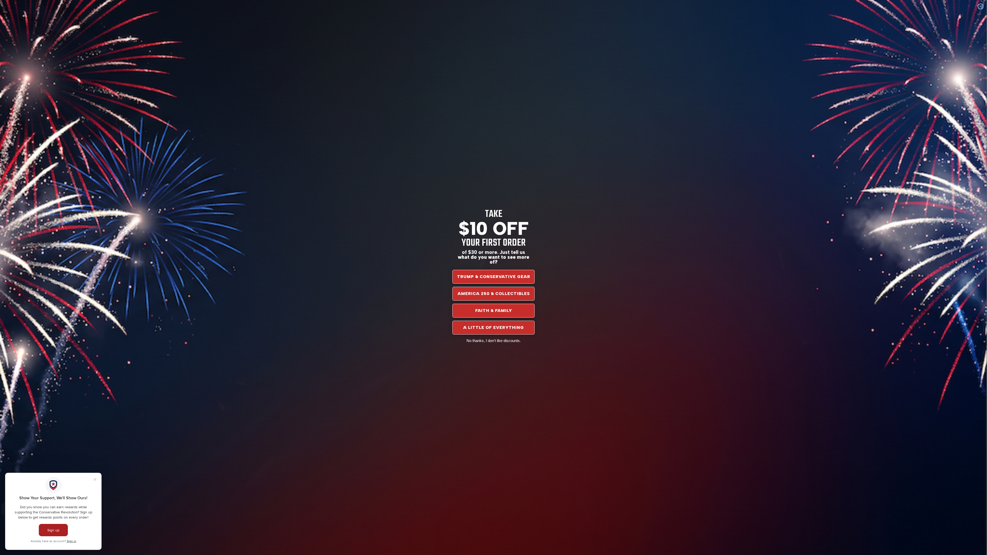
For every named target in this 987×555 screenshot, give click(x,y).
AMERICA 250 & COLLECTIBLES (494, 293)
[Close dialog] (980, 6)
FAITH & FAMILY (493, 310)
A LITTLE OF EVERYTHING (493, 327)
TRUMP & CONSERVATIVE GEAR (493, 276)
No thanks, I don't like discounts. (494, 340)
